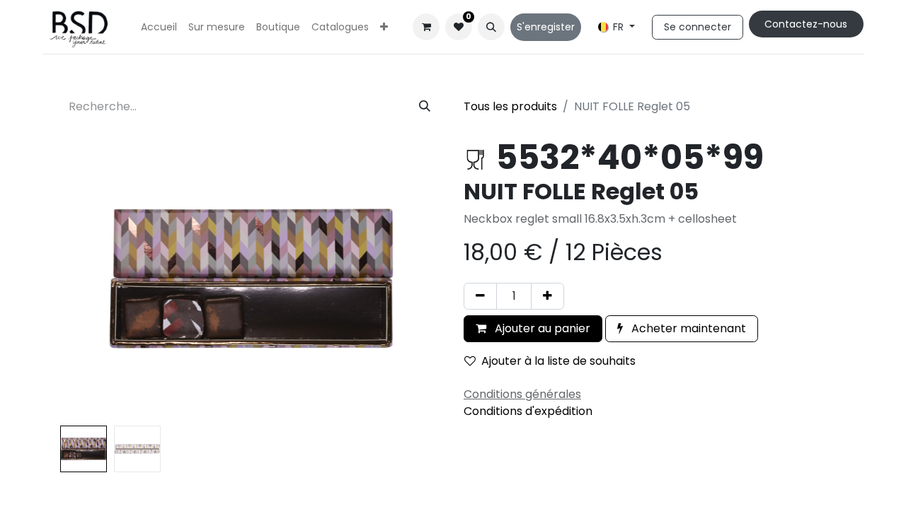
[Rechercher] (424, 106)
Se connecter (697, 27)
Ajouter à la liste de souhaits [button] (558, 361)
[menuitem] (159, 27)
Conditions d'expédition (528, 411)
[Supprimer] (480, 296)
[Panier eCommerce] (426, 26)
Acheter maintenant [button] (687, 328)
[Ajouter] (547, 296)
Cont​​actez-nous (805, 24)
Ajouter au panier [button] (541, 328)
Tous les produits (510, 106)
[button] (491, 26)
